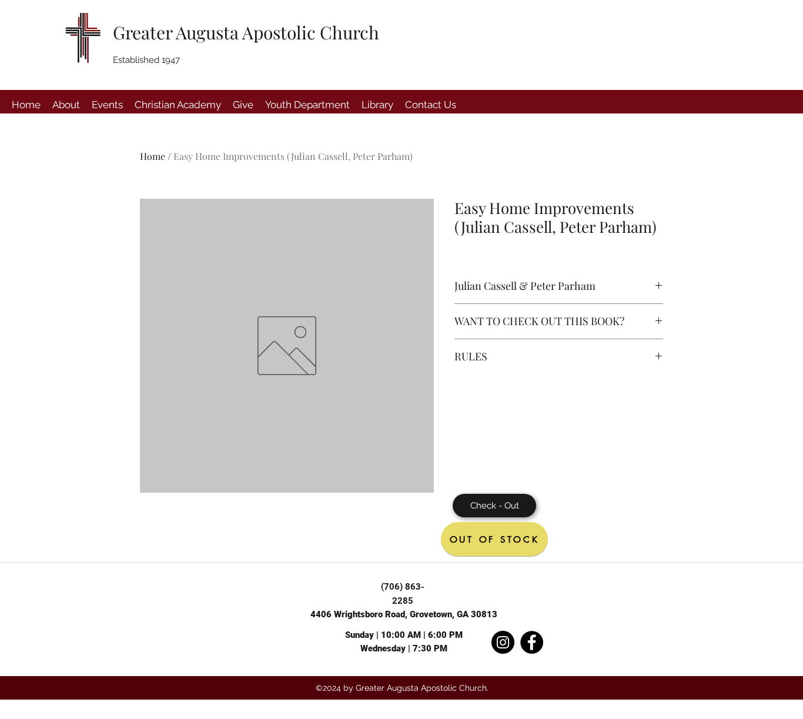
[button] (66, 104)
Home (152, 156)
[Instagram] (502, 642)
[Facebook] (531, 642)
